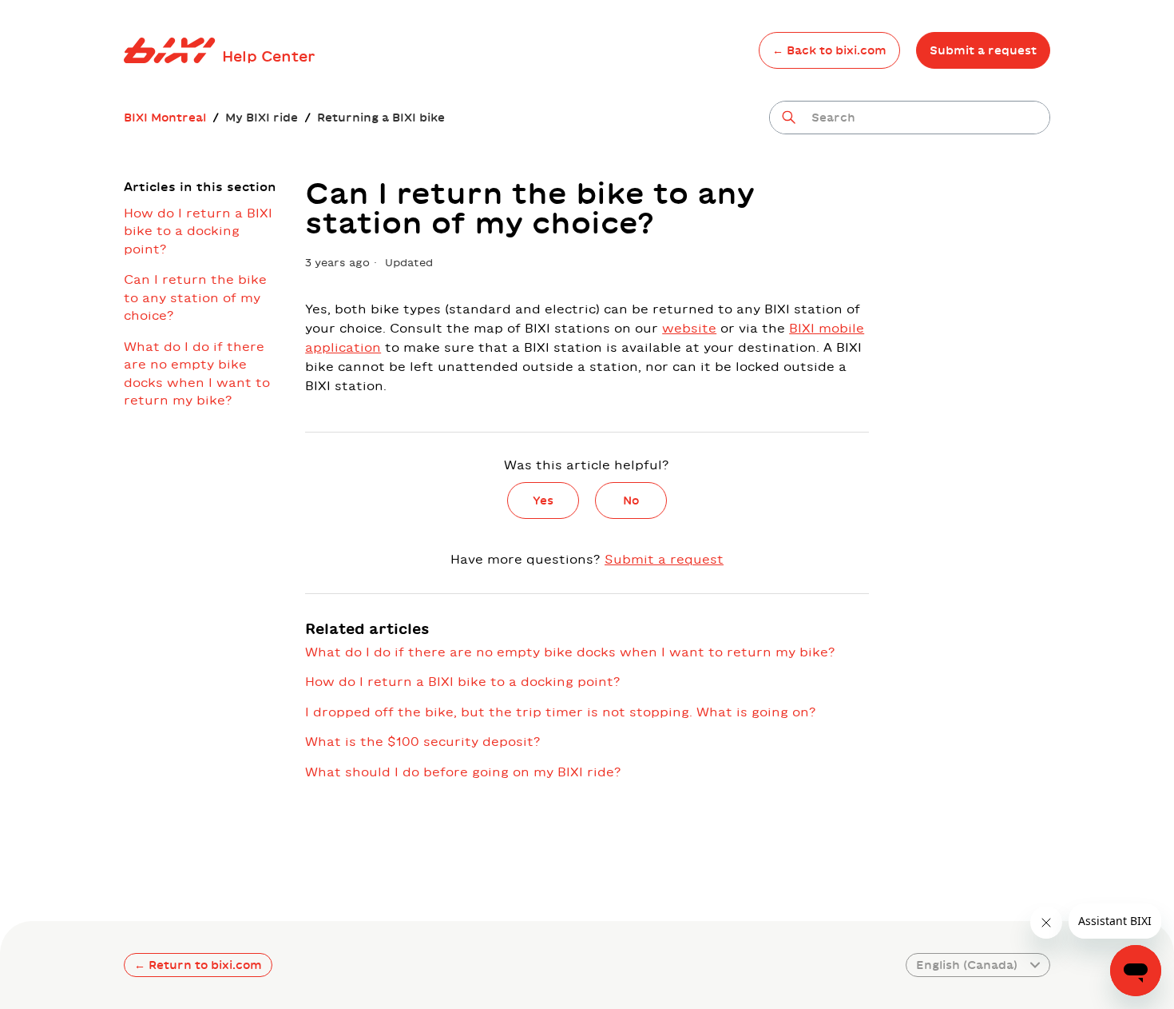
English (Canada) (966, 965)
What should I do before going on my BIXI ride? (463, 772)
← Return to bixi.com (198, 965)
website (689, 328)
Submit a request (983, 50)
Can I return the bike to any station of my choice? (195, 297)
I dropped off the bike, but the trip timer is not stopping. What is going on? (560, 712)
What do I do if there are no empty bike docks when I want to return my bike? (197, 374)
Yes (543, 500)
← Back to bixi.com (829, 50)
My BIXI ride (261, 117)
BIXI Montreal (165, 117)
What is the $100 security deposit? (423, 742)
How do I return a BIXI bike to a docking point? (198, 231)
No (631, 500)
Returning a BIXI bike (381, 117)
